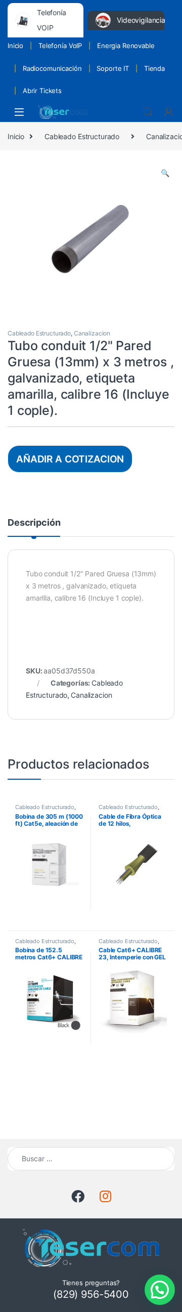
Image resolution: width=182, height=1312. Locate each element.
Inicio (15, 45)
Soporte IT (113, 68)
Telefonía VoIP (60, 45)
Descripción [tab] (34, 523)
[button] (165, 173)
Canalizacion (92, 333)
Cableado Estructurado (81, 136)
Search (147, 111)
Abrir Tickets (42, 91)
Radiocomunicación (52, 68)
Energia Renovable (126, 45)
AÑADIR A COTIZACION (70, 459)
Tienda (154, 68)
